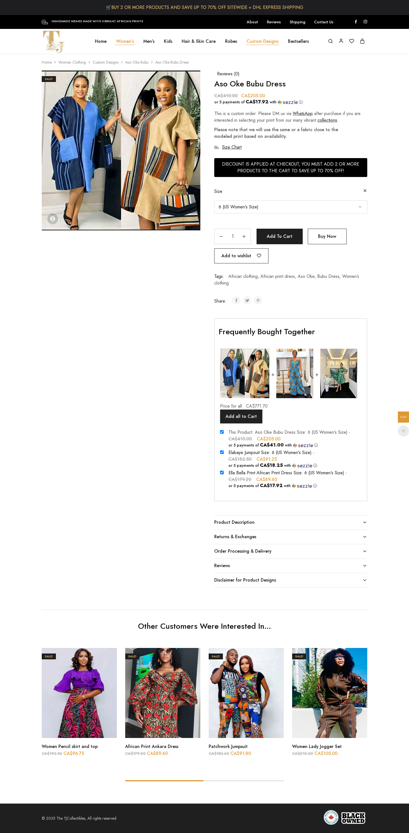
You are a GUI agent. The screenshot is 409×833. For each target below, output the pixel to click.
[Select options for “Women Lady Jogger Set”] (315, 729)
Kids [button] (168, 41)
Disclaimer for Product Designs (245, 580)
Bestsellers (298, 41)
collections (327, 120)
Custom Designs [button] (263, 41)
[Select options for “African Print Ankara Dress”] (148, 729)
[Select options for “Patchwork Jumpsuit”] (232, 729)
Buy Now (327, 236)
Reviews (274, 22)
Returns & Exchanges (235, 536)
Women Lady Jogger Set (317, 746)
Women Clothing (72, 62)
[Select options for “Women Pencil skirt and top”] (65, 729)
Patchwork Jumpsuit (228, 746)
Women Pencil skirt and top (70, 746)
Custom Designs (106, 62)
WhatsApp (303, 113)
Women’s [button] (125, 41)
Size (218, 191)
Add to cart (279, 236)
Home (101, 41)
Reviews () (228, 74)
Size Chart (232, 147)
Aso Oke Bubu (137, 62)
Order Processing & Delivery (243, 551)
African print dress (277, 276)
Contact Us (323, 22)
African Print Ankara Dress (151, 746)
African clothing (243, 276)
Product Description (234, 522)
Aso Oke (306, 276)
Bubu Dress (328, 276)
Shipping (297, 22)
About (252, 22)
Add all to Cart (241, 416)
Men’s (148, 41)
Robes (231, 41)
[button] (288, 102)
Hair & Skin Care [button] (199, 41)
